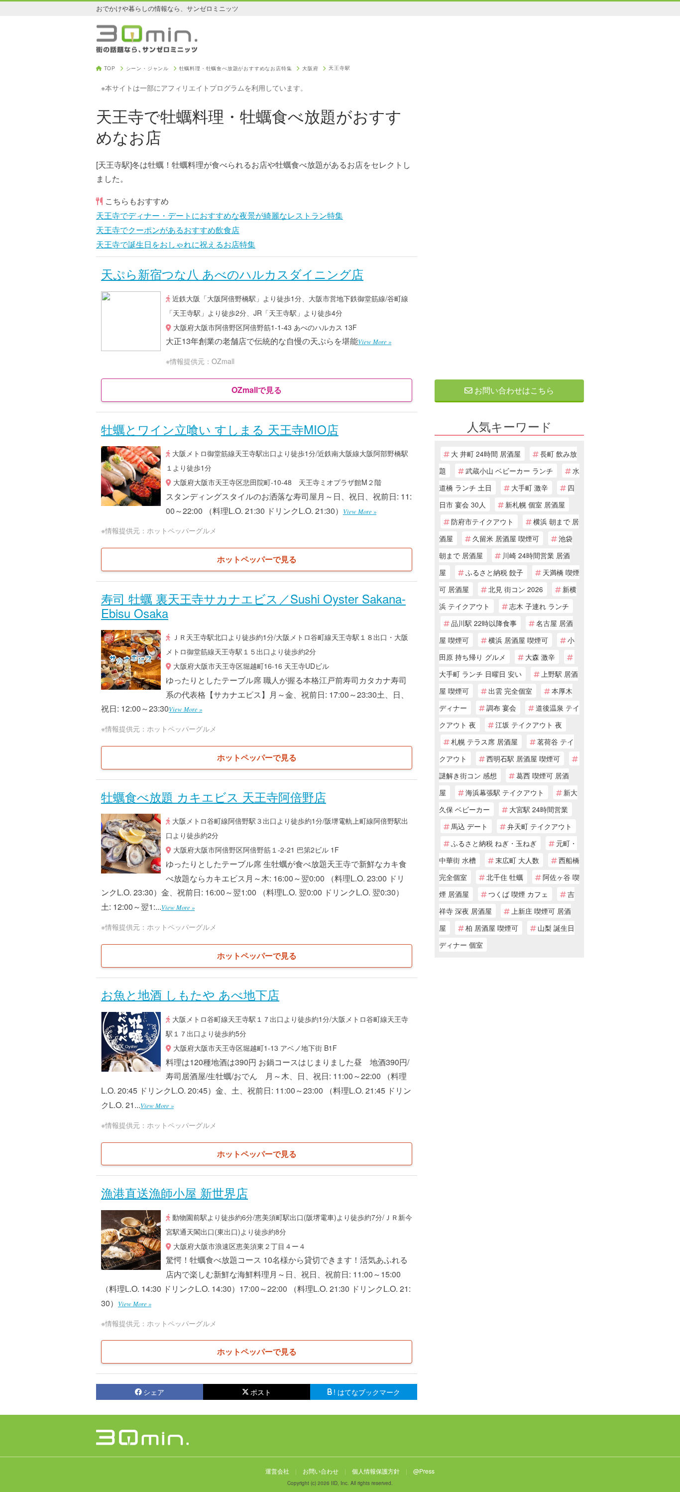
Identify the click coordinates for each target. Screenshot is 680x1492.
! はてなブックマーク (367, 1392)
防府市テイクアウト (482, 521)
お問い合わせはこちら (513, 390)
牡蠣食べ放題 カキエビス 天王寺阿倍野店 (213, 796)
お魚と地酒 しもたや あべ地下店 (190, 994)
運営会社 (277, 1471)
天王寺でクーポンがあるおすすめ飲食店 (167, 230)
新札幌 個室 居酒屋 (535, 504)
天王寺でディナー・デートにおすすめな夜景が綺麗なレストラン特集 (219, 215)
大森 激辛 (540, 657)
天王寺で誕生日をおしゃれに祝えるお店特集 (175, 244)
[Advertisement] (509, 215)
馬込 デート (469, 826)
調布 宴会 (501, 708)
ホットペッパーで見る (257, 559)
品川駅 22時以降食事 (484, 623)
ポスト (260, 1392)
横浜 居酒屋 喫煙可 (518, 640)
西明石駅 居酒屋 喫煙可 (523, 758)
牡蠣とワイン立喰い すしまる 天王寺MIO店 (220, 429)
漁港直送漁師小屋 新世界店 (174, 1192)
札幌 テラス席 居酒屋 (484, 741)
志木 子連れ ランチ (539, 606)
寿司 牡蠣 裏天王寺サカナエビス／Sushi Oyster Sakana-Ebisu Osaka (253, 606)
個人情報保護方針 (376, 1471)
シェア (153, 1392)
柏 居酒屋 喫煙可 (491, 928)
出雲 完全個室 (510, 691)
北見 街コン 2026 (515, 589)
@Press (424, 1471)
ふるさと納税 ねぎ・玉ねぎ (494, 843)
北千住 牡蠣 (504, 877)
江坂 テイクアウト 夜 (528, 725)
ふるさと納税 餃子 (494, 572)
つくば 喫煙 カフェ (518, 894)
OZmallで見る (256, 389)
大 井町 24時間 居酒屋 (486, 454)
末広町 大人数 (517, 860)
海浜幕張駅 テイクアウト (504, 792)
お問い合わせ (321, 1471)
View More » (374, 341)
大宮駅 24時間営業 (538, 809)
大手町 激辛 (529, 488)
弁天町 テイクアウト (539, 826)
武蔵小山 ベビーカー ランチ (509, 471)
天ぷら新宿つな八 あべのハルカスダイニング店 (232, 273)
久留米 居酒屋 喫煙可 (505, 538)
